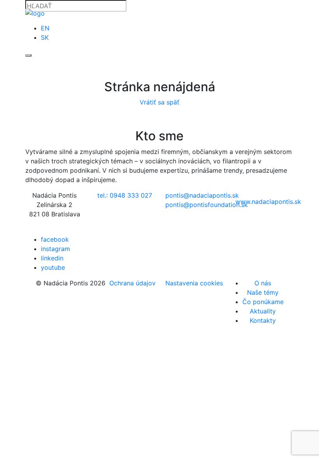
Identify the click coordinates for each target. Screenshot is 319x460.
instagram (55, 249)
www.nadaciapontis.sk (268, 201)
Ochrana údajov (132, 283)
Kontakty (263, 320)
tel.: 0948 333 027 (124, 195)
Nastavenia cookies (194, 283)
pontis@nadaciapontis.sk (202, 195)
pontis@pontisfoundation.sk (206, 205)
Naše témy (263, 292)
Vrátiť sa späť (159, 102)
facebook (55, 239)
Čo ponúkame (263, 302)
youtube (53, 267)
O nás (262, 283)
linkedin (52, 258)
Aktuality (263, 311)
